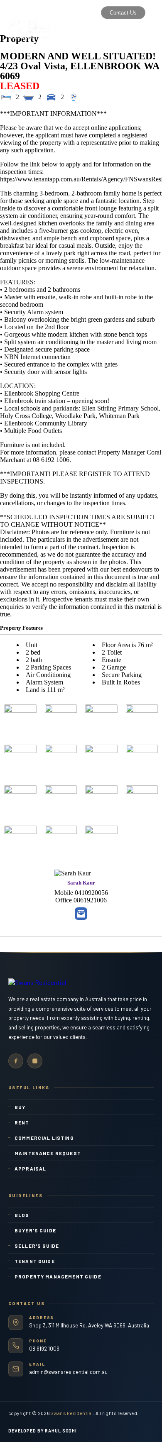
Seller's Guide (37, 1246)
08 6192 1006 (44, 1348)
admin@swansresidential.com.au (68, 1372)
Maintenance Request (48, 1153)
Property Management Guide (58, 1276)
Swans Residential (72, 1413)
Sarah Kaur (81, 883)
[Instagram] (34, 1060)
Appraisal (30, 1168)
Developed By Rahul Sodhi (42, 1430)
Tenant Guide (35, 1261)
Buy (20, 1107)
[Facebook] (15, 1060)
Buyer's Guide (35, 1230)
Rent (22, 1122)
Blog (22, 1215)
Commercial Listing (44, 1138)
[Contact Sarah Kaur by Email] (81, 913)
